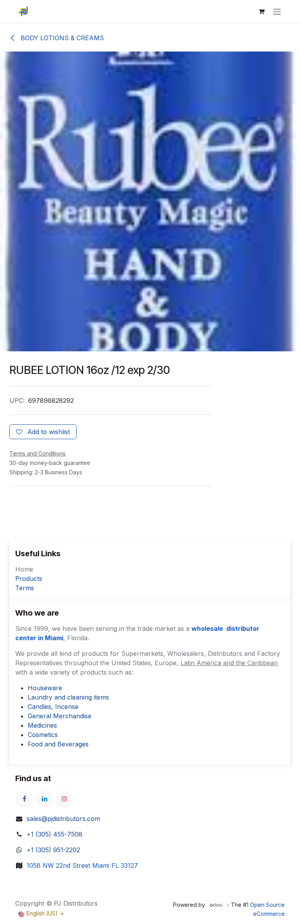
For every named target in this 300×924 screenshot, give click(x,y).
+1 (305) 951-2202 (53, 850)
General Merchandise (59, 716)
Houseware (45, 688)
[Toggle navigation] (277, 11)
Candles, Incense (53, 706)
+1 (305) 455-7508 (54, 834)
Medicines (42, 725)
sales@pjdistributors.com (63, 819)
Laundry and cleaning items (68, 697)
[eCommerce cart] (261, 11)
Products (28, 578)
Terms (24, 588)
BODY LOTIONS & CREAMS (61, 38)
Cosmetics (43, 735)
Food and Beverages (58, 744)
